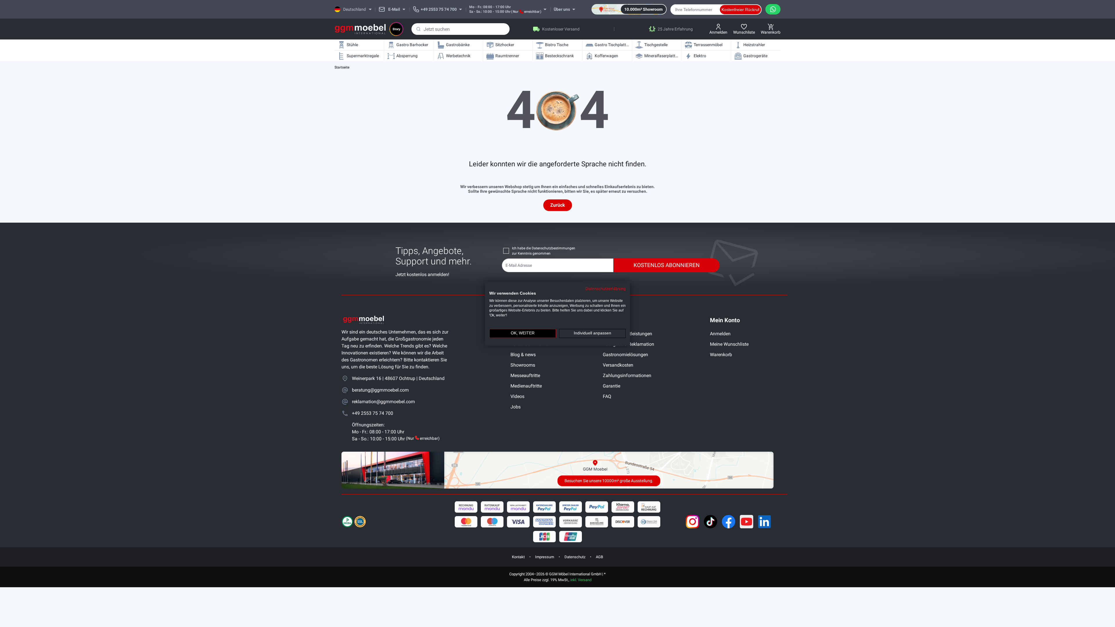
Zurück (557, 205)
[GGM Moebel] (360, 29)
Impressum (544, 557)
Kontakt (518, 557)
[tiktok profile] (710, 521)
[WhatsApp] (772, 9)
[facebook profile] (728, 521)
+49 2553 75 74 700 (372, 413)
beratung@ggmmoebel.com (380, 390)
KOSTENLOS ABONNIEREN (667, 265)
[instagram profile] (692, 521)
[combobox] (460, 29)
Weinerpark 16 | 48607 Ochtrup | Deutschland (398, 378)
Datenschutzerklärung (605, 289)
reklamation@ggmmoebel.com (383, 401)
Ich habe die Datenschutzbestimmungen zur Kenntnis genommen (543, 250)
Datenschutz (574, 557)
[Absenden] (418, 29)
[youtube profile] (746, 521)
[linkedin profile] (764, 521)
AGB (599, 557)
